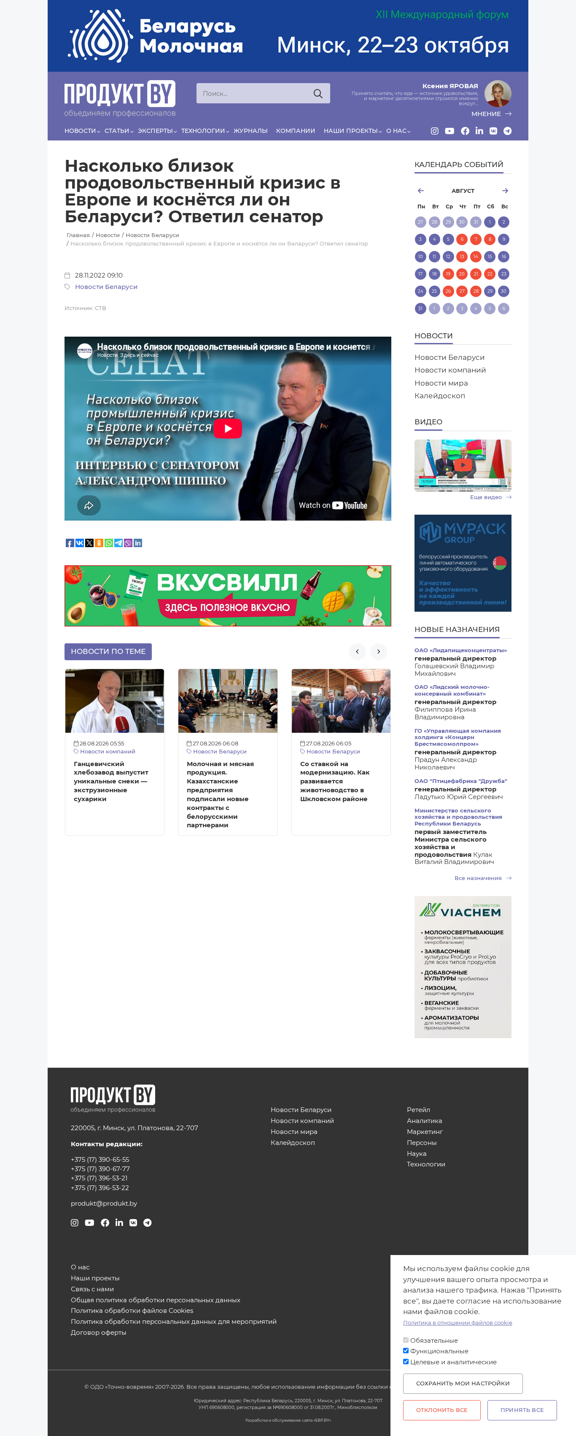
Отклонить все (442, 1410)
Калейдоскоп (440, 395)
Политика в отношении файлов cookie (457, 1323)
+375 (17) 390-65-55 (100, 1159)
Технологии (203, 131)
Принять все (522, 1410)
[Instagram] (435, 131)
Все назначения (479, 878)
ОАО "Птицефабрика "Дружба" (461, 781)
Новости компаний (106, 751)
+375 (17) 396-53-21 (99, 1178)
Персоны (422, 1143)
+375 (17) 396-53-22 (100, 1188)
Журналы (251, 131)
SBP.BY (322, 1420)
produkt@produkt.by (104, 1203)
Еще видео (486, 497)
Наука (417, 1154)
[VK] (493, 131)
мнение (487, 114)
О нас (396, 131)
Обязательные (434, 1340)
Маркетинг (425, 1132)
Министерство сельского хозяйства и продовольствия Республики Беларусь (458, 817)
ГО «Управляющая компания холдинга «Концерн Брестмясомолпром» (458, 737)
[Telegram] (507, 131)
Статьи (117, 131)
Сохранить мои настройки (463, 1383)
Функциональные (439, 1351)
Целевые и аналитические (453, 1362)
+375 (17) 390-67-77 (100, 1169)
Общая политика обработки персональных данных (155, 1300)
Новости (80, 131)
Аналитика (424, 1121)
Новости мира (441, 383)
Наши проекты (351, 131)
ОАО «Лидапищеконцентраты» (461, 650)
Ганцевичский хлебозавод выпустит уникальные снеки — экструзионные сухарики (111, 781)
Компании (295, 131)
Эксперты (155, 131)
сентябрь (496, 190)
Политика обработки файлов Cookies (132, 1311)
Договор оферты (99, 1332)
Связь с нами (92, 1289)
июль (429, 190)
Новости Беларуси (106, 287)
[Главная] (120, 98)
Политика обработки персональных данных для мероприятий (174, 1321)
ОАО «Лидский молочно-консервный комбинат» (452, 690)
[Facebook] (465, 131)
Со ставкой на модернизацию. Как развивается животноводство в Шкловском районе (335, 781)
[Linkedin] (479, 131)
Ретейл (418, 1110)
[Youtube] (450, 131)
